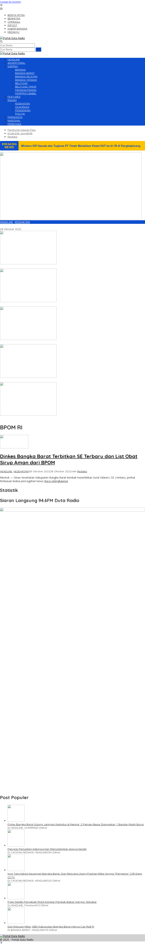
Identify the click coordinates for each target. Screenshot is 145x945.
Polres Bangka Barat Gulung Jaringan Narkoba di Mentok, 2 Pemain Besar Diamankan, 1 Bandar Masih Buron (76, 824)
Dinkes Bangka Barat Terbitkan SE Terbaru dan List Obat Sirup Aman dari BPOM (50, 225)
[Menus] (1, 5)
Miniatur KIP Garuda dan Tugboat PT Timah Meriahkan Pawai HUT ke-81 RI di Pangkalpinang (58, 304)
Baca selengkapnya (56, 481)
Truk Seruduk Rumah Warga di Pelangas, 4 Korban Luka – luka (39, 380)
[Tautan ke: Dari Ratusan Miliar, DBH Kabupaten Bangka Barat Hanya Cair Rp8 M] (16, 923)
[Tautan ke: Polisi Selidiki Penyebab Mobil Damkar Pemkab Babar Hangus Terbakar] (16, 898)
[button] (38, 49)
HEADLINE (6, 222)
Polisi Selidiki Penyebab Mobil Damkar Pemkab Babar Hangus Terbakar (52, 902)
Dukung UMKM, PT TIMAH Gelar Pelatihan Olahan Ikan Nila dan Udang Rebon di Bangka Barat (58, 342)
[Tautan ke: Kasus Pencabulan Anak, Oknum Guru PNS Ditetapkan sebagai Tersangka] (28, 263)
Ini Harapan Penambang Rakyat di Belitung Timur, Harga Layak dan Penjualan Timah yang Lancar (62, 418)
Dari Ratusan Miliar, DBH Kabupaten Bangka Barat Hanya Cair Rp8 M (51, 926)
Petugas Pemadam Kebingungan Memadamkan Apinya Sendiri (47, 849)
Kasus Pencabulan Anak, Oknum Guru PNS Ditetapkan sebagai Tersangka (46, 267)
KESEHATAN (22, 222)
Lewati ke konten (10, 2)
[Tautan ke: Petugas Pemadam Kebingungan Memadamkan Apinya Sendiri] (16, 845)
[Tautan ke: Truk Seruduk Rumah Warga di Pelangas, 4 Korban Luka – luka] (28, 377)
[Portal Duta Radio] (12, 38)
